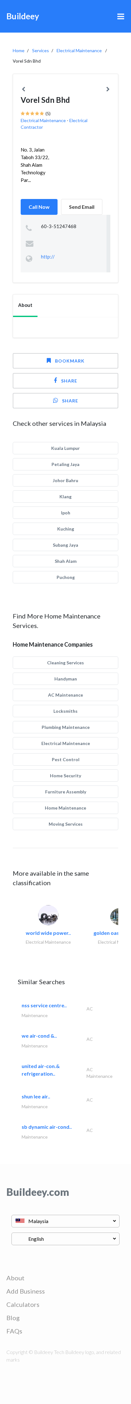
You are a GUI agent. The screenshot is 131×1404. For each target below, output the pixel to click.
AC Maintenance (65, 695)
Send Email (81, 207)
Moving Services (66, 824)
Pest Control (65, 759)
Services (40, 50)
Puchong (66, 577)
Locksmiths (65, 711)
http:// (48, 256)
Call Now (39, 207)
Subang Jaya (65, 545)
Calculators (22, 1304)
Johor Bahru (65, 480)
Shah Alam (66, 561)
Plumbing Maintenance (66, 727)
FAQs (14, 1331)
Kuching (65, 528)
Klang (65, 496)
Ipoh (65, 512)
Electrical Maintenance (79, 50)
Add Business (25, 1291)
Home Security (65, 775)
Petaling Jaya (65, 464)
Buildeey (22, 16)
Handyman (65, 678)
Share (69, 380)
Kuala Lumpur (65, 448)
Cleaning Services (65, 662)
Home (18, 50)
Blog (13, 1317)
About (15, 1278)
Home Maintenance (65, 808)
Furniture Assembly (65, 791)
